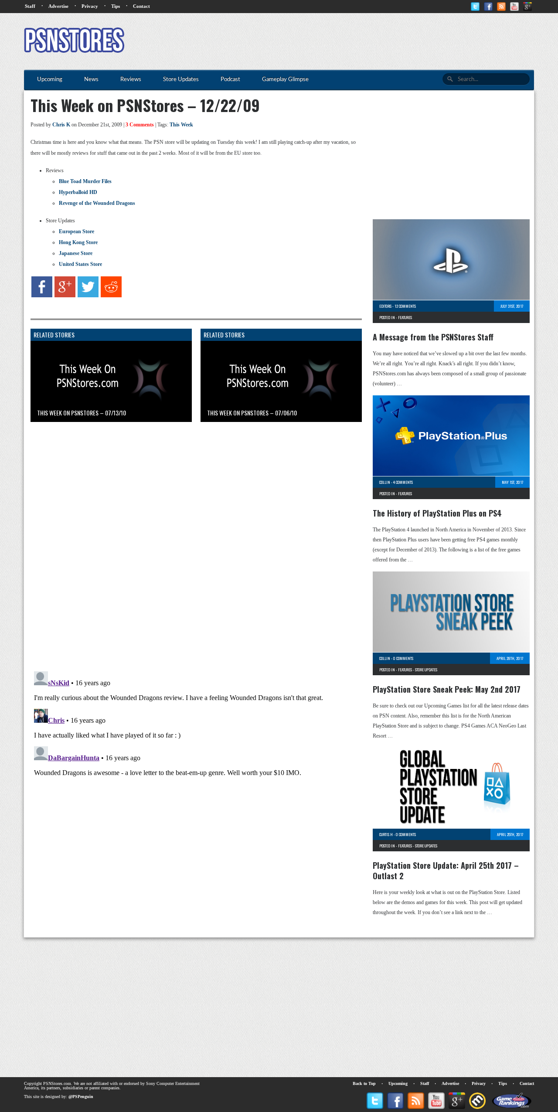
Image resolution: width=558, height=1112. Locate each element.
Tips (115, 6)
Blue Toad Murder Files (85, 181)
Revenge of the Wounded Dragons (97, 203)
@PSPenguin (80, 1096)
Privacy (90, 6)
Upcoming (398, 1083)
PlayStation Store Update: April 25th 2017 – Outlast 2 (446, 870)
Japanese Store (75, 253)
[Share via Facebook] (41, 295)
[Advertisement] (375, 41)
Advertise (58, 6)
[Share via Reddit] (111, 295)
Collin (384, 482)
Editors (385, 306)
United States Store (80, 264)
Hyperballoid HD (78, 192)
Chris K (61, 125)
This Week (181, 125)
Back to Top (364, 1083)
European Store (76, 231)
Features (405, 317)
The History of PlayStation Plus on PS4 (437, 513)
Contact (141, 6)
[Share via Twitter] (88, 295)
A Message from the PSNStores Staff (433, 337)
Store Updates (426, 670)
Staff (30, 6)
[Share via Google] (64, 295)
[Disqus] (189, 537)
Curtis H (386, 834)
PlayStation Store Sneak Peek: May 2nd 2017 (447, 689)
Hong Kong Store (78, 242)
